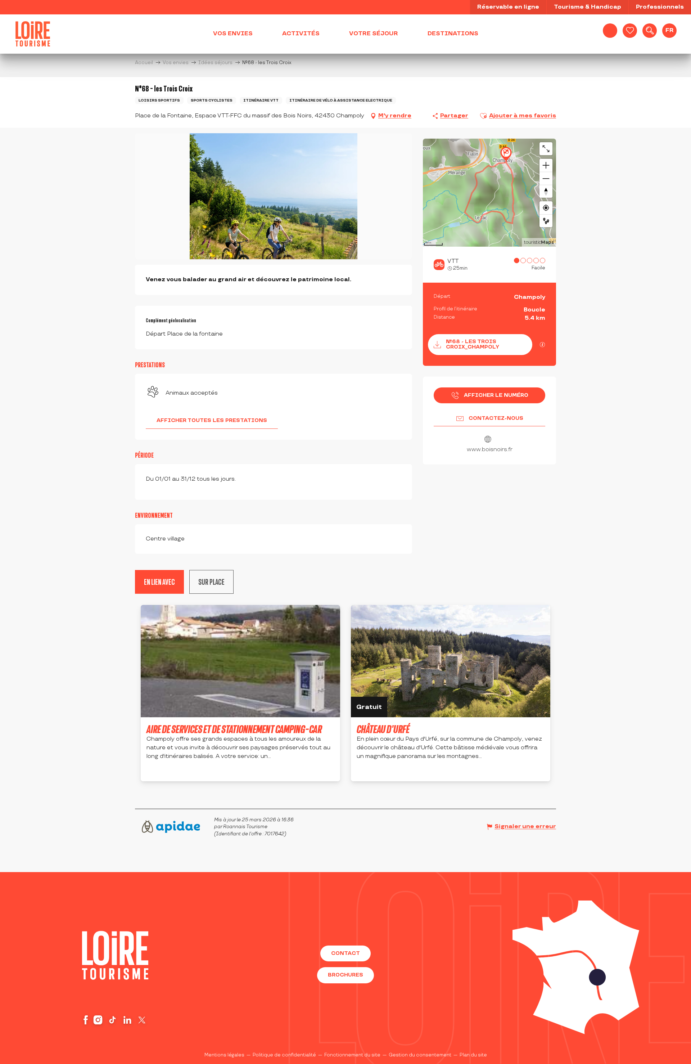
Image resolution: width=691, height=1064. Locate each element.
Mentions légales (224, 1055)
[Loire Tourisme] (32, 33)
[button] (649, 30)
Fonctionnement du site (352, 1055)
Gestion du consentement (420, 1055)
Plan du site (473, 1055)
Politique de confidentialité (284, 1055)
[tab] (211, 582)
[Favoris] (630, 30)
